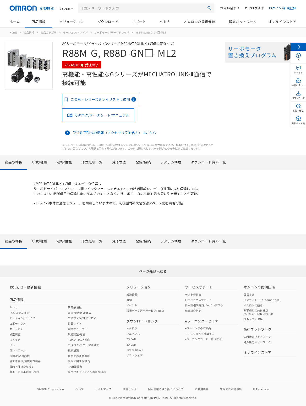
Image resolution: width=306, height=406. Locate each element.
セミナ (165, 21)
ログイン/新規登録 (282, 8)
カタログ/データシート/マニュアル (101, 115)
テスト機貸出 (193, 294)
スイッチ (15, 339)
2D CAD (131, 339)
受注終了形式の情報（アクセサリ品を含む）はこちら (114, 132)
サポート (139, 21)
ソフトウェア (134, 355)
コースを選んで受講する (199, 334)
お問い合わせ (230, 8)
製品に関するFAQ (79, 361)
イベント (131, 305)
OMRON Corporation (50, 389)
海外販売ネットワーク (257, 342)
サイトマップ (103, 389)
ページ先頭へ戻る (153, 271)
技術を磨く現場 (253, 319)
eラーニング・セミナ (202, 321)
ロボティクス (18, 323)
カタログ (131, 328)
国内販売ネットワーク (257, 336)
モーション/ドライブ (75, 32)
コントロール (18, 350)
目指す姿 (249, 294)
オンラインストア (282, 21)
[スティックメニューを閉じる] (298, 47)
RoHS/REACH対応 (79, 339)
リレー (14, 345)
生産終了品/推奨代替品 (82, 318)
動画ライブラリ (77, 329)
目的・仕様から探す (22, 366)
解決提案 (131, 294)
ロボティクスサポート (198, 300)
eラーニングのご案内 (198, 328)
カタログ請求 (254, 8)
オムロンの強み (253, 305)
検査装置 (15, 334)
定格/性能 (64, 162)
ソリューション (71, 21)
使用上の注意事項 (79, 356)
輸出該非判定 (193, 310)
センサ (14, 307)
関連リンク (130, 389)
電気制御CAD (134, 350)
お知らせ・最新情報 (25, 287)
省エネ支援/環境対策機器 (25, 361)
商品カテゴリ (48, 32)
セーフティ (16, 329)
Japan (65, 8)
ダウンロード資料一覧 (208, 162)
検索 (209, 8)
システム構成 (170, 162)
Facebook (262, 389)
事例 (129, 300)
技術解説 (73, 350)
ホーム (15, 21)
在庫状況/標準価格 (79, 313)
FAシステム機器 (19, 313)
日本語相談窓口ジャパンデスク (204, 305)
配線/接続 (143, 162)
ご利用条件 (201, 389)
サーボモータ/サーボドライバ (111, 32)
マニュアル (133, 334)
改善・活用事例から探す (24, 372)
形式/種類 (39, 162)
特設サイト (75, 323)
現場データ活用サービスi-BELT (145, 310)
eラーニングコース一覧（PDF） (204, 339)
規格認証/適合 (76, 334)
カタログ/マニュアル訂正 (83, 345)
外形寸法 (119, 162)
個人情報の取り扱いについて (165, 389)
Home (13, 32)
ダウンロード (108, 21)
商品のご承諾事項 (231, 389)
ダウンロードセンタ (142, 321)
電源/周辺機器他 (20, 356)
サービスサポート (199, 287)
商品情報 (38, 21)
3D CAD (131, 344)
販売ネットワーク (243, 21)
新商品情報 (75, 307)
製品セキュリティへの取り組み (87, 372)
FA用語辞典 (75, 366)
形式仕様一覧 (92, 162)
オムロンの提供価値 (199, 21)
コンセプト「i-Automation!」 (263, 300)
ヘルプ (79, 389)
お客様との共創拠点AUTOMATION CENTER (258, 312)
